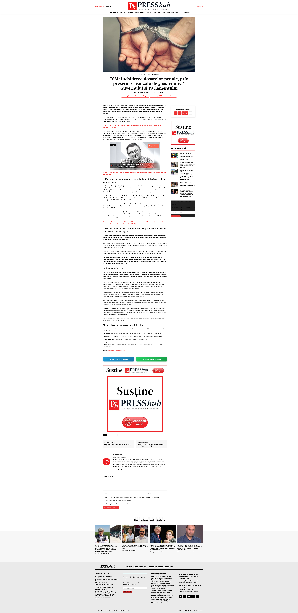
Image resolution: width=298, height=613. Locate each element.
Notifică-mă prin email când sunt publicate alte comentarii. (119, 500)
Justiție (142, 74)
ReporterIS (154, 552)
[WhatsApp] (183, 113)
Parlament (121, 434)
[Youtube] (126, 468)
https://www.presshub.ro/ (119, 457)
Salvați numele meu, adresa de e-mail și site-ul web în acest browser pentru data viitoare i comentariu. (132, 497)
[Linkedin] (118, 468)
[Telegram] (121, 468)
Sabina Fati (127, 550)
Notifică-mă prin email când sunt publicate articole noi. (118, 504)
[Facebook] (113, 468)
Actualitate (98, 582)
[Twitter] (179, 113)
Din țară (97, 598)
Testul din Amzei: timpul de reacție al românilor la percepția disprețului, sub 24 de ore (187, 185)
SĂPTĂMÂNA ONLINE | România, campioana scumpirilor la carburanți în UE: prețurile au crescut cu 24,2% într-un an (187, 156)
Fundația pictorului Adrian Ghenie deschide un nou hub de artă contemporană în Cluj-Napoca (187, 165)
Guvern (114, 434)
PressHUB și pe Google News (117, 350)
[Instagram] (115, 468)
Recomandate (153, 74)
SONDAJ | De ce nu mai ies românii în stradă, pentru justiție (151, 445)
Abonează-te (175, 216)
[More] (190, 113)
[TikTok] (124, 468)
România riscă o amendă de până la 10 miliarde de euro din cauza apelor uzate (118, 445)
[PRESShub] (106, 461)
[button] (108, 6)
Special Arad (100, 553)
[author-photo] (96, 553)
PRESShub (147, 92)
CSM (109, 434)
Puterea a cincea (183, 552)
